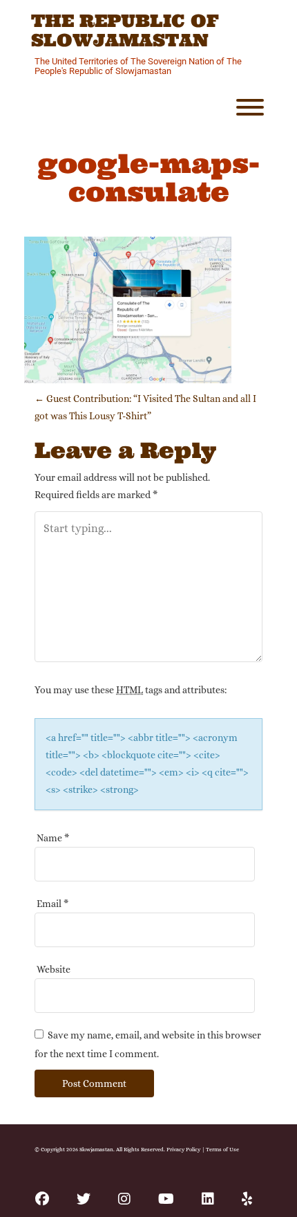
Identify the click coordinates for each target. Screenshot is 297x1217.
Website (53, 969)
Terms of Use (222, 1149)
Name (53, 837)
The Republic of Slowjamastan (125, 31)
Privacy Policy (183, 1149)
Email (52, 903)
